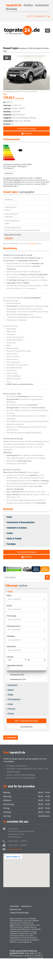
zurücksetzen (26, 727)
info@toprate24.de (15, 849)
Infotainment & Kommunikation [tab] (21, 522)
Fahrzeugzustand (13, 626)
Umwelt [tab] (11, 709)
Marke (9, 595)
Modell (9, 606)
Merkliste (28, 133)
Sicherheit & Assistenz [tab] (17, 527)
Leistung (10, 657)
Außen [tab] (10, 533)
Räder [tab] (10, 694)
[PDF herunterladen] (26, 153)
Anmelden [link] (12, 737)
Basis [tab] (10, 591)
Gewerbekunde (18, 679)
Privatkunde (17, 675)
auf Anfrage (32, 243)
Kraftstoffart (11, 646)
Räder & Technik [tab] (14, 538)
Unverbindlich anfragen (26, 128)
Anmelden (14, 906)
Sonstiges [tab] (11, 544)
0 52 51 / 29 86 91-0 (36, 16)
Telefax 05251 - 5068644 (17, 845)
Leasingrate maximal (14, 665)
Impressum (26, 906)
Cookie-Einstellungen (19, 912)
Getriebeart (11, 636)
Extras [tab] (11, 713)
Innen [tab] (9, 517)
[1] (26, 72)
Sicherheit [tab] (13, 685)
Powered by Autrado (35, 958)
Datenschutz (15, 909)
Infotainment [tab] (14, 699)
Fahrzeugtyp (11, 616)
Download (8, 173)
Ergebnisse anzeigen (26, 721)
